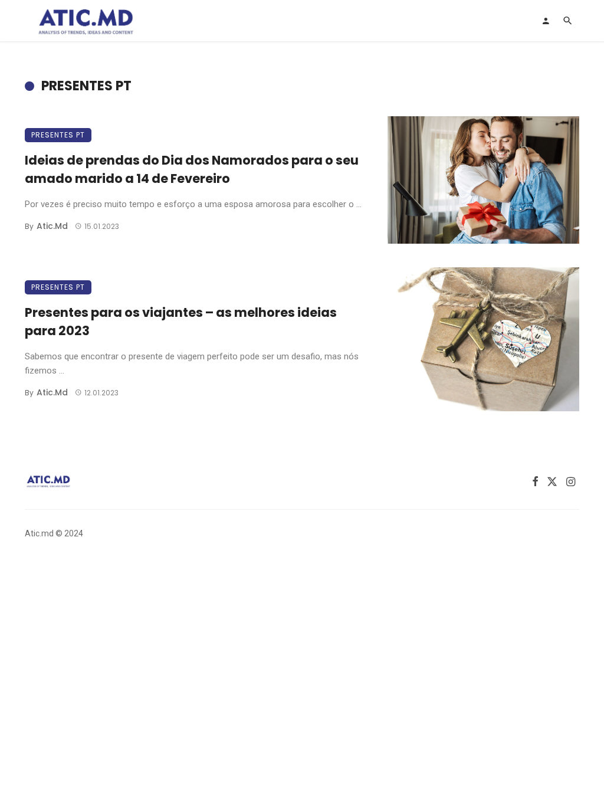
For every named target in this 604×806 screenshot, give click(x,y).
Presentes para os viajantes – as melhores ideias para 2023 (181, 322)
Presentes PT (58, 135)
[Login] (545, 20)
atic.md (52, 226)
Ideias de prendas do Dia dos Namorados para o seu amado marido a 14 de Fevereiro (192, 170)
